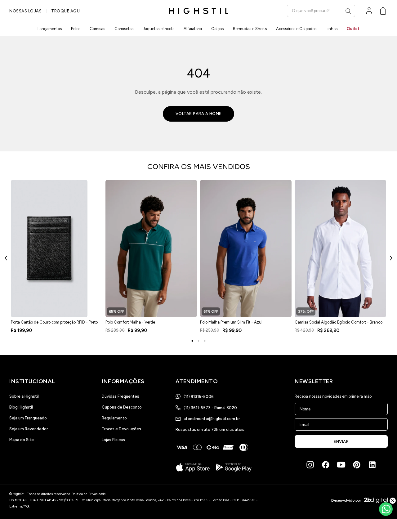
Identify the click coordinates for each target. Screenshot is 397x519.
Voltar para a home (198, 113)
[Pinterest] (356, 464)
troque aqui (66, 11)
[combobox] (321, 10)
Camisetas (123, 28)
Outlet (353, 28)
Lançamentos (50, 28)
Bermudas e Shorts (250, 28)
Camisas (97, 28)
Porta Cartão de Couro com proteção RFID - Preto (54, 322)
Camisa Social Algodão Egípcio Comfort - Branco (338, 322)
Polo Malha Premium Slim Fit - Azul (231, 322)
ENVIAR (341, 441)
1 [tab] (192, 341)
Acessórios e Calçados (296, 28)
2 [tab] (198, 341)
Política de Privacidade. (89, 494)
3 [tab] (205, 341)
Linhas (331, 28)
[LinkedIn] (372, 464)
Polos (75, 28)
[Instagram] (310, 464)
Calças (217, 28)
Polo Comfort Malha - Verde (130, 322)
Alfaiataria (193, 28)
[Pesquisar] (348, 11)
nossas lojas (25, 11)
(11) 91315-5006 (199, 396)
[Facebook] (325, 464)
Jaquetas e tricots (158, 28)
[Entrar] (369, 11)
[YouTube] (341, 464)
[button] (383, 11)
